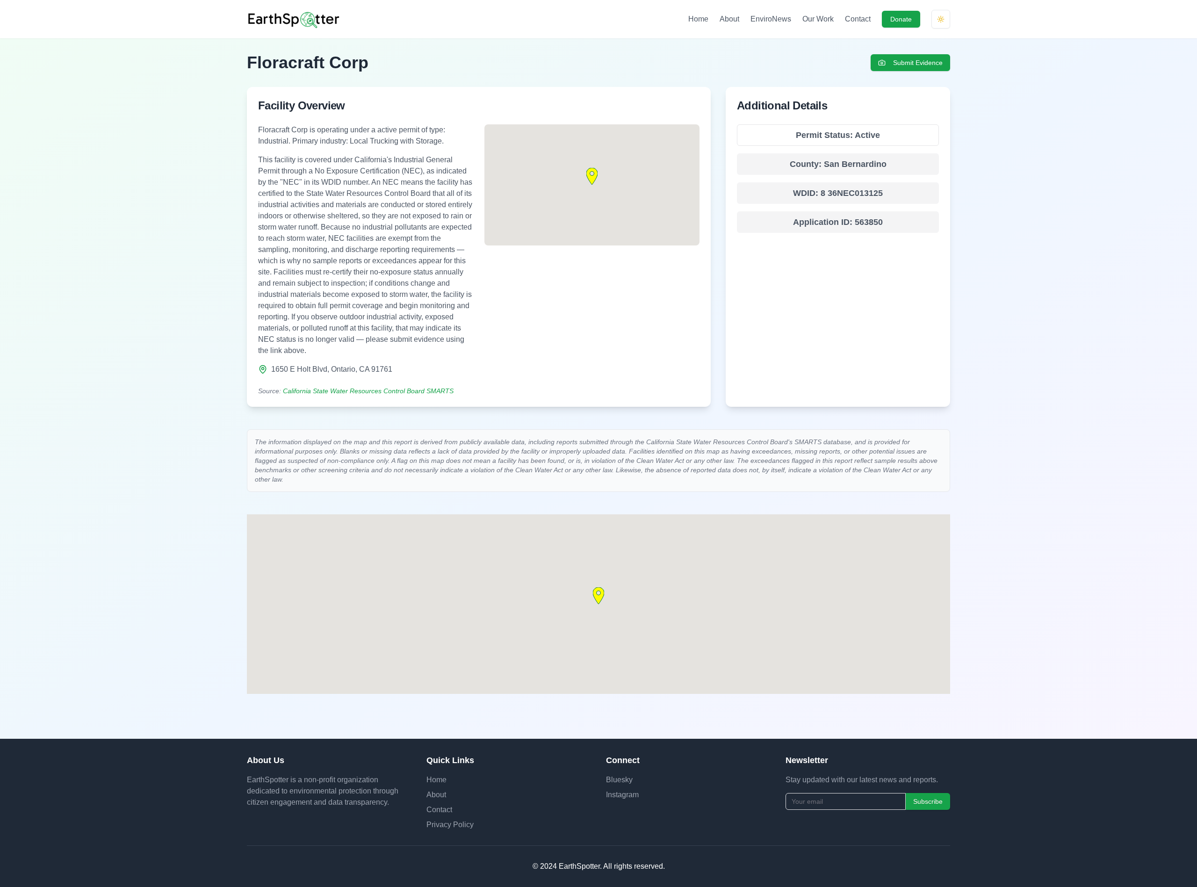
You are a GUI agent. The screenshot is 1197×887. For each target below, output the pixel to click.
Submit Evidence (918, 62)
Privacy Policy (450, 825)
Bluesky (619, 780)
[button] (592, 176)
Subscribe (928, 801)
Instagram (622, 795)
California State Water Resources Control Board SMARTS (368, 391)
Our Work (818, 19)
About (729, 19)
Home (698, 19)
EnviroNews (770, 19)
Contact (858, 19)
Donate (901, 19)
